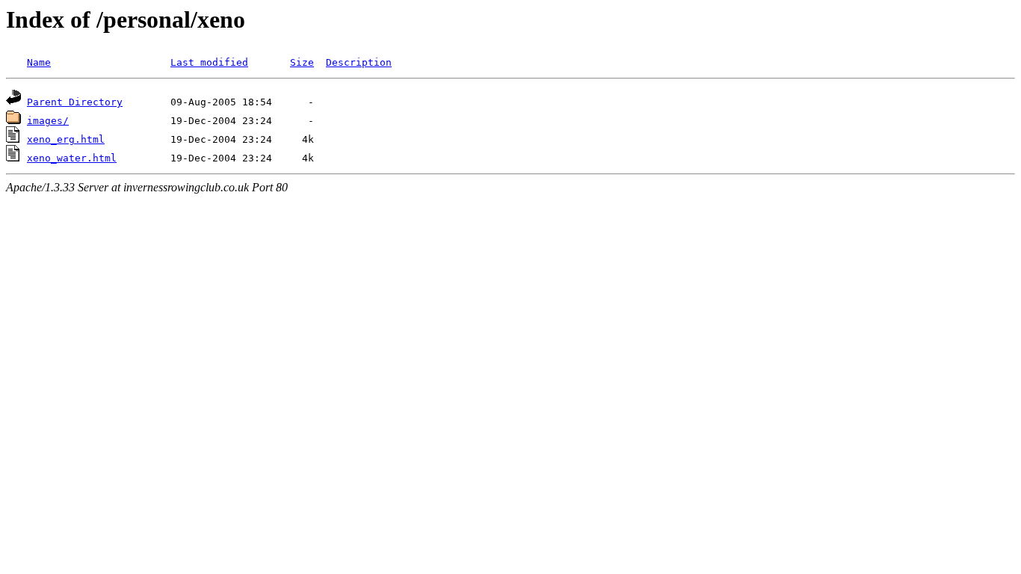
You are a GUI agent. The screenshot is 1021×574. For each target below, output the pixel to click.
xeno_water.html (72, 158)
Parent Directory (75, 102)
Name (39, 62)
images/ (48, 120)
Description (359, 62)
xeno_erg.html (66, 139)
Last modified (209, 62)
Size (302, 62)
